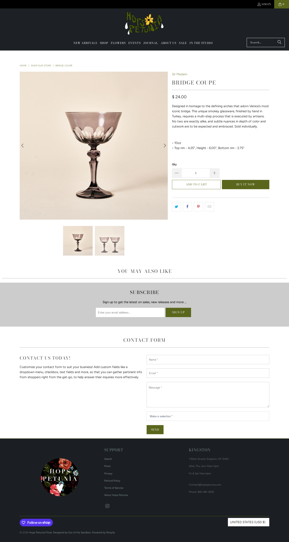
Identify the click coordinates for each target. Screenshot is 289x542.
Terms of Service (113, 487)
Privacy (108, 473)
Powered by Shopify (103, 532)
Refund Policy (112, 480)
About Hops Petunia (116, 495)
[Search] (279, 42)
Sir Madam (179, 74)
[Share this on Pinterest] (198, 206)
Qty (174, 164)
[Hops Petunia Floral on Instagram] (107, 506)
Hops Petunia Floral (40, 532)
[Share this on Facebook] (187, 206)
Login (266, 4)
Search (108, 458)
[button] (104, 43)
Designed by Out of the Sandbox (72, 532)
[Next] (164, 146)
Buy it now (245, 184)
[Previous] (22, 146)
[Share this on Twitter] (176, 206)
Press (107, 466)
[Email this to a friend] (209, 206)
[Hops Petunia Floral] (144, 24)
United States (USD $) (247, 522)
